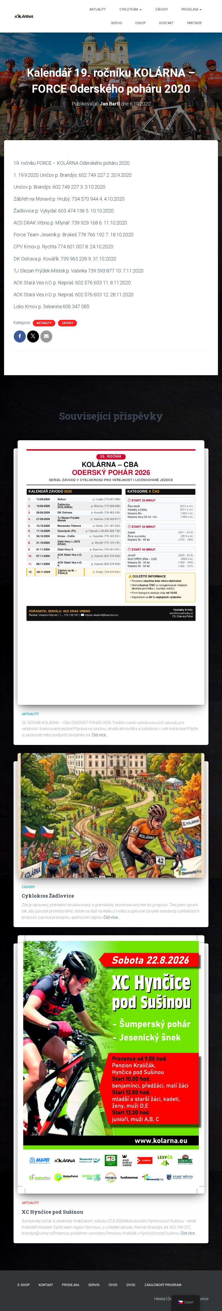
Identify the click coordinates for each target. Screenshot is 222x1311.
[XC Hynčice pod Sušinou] (111, 1064)
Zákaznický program (162, 1285)
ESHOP (140, 23)
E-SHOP (24, 1285)
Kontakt (166, 23)
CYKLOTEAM (129, 9)
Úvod (113, 1285)
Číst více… (100, 735)
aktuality (97, 9)
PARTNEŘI (194, 23)
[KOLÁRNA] (23, 16)
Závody (161, 9)
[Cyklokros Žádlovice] (111, 815)
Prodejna (190, 9)
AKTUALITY (44, 323)
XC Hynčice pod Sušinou (52, 1212)
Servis (116, 23)
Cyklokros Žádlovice (48, 895)
